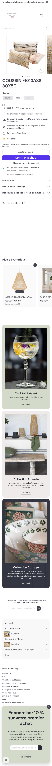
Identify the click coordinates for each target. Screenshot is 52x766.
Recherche (6, 673)
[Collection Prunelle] (26, 444)
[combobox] (26, 28)
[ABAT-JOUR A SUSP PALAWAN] (20, 286)
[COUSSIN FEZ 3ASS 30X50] (20, 229)
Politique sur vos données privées (16, 689)
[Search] (47, 28)
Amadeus (19, 259)
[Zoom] (41, 69)
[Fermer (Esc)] (49, 707)
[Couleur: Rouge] (17, 240)
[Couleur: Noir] (12, 240)
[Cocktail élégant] (26, 358)
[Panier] (41, 15)
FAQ (4, 699)
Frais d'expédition (21, 144)
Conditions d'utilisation (11, 680)
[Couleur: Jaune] (7, 240)
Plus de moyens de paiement (26, 163)
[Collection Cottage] (26, 533)
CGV (4, 676)
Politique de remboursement (14, 683)
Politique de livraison (10, 686)
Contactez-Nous (9, 693)
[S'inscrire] (40, 747)
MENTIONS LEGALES (10, 696)
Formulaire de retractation (13, 702)
